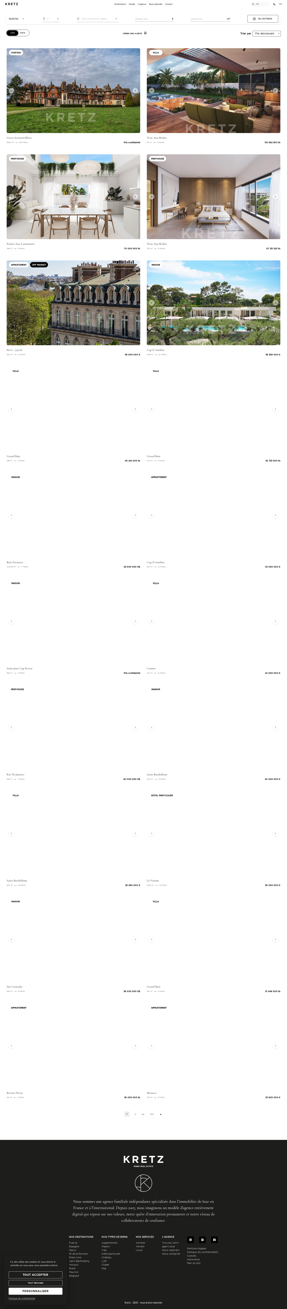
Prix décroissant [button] (264, 33)
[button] (17, 90)
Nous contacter (171, 1254)
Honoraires (193, 1259)
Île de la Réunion (78, 1254)
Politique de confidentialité (202, 1252)
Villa (104, 1250)
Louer (139, 1250)
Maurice (73, 1272)
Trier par (245, 33)
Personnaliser (35, 1291)
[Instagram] (202, 1239)
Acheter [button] (13, 18)
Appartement (109, 1243)
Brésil (72, 1268)
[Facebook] (214, 1239)
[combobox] (51, 18)
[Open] (57, 18)
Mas (104, 1268)
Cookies (191, 1256)
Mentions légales (196, 1248)
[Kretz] (11, 4)
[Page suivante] (161, 1114)
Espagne (74, 1246)
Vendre (140, 1246)
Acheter (140, 1243)
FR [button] (280, 4)
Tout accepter (35, 1275)
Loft (104, 1261)
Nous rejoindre (170, 1250)
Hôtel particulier (111, 1254)
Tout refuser (35, 1283)
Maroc (72, 1250)
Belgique (74, 1276)
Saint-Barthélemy (79, 1261)
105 (151, 1114)
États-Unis (75, 1257)
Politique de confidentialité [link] (22, 1299)
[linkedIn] (190, 1239)
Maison (106, 1246)
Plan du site (193, 1263)
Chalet (105, 1265)
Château (106, 1257)
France (73, 1243)
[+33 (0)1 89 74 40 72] (274, 4)
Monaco (73, 1265)
